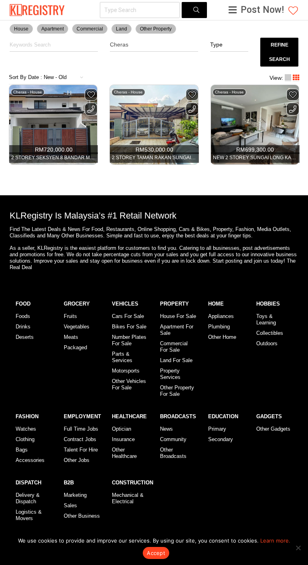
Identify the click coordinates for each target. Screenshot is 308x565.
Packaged (75, 347)
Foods (23, 316)
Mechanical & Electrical (128, 498)
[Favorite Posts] (293, 10)
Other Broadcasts (173, 453)
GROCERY (77, 304)
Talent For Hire (81, 450)
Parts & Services (122, 357)
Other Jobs (76, 460)
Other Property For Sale (177, 391)
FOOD (23, 304)
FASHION (27, 416)
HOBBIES (268, 304)
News (166, 429)
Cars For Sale (128, 316)
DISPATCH (28, 483)
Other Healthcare (124, 453)
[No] (298, 548)
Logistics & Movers (29, 515)
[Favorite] (91, 95)
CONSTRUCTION (132, 483)
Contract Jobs (80, 439)
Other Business (82, 516)
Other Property (156, 29)
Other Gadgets (273, 429)
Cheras (119, 44)
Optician (121, 429)
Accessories (30, 460)
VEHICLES (125, 304)
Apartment (52, 29)
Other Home (222, 337)
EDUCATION (223, 416)
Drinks (23, 327)
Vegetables (76, 327)
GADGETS (269, 416)
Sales (70, 505)
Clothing (25, 439)
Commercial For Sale (174, 346)
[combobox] (229, 45)
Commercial (90, 29)
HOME (216, 304)
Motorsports (126, 371)
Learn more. (275, 540)
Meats (71, 337)
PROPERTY (174, 304)
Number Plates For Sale (129, 340)
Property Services (170, 374)
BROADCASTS (178, 416)
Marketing (75, 495)
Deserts (25, 337)
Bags (22, 450)
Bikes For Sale (129, 327)
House (21, 29)
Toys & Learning (266, 319)
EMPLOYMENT (82, 416)
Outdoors (267, 343)
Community (173, 439)
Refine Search (279, 52)
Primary (217, 429)
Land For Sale (176, 360)
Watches (26, 429)
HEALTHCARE (129, 416)
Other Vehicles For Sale (129, 384)
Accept (156, 553)
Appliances (221, 316)
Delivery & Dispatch (28, 498)
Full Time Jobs (81, 429)
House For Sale (178, 316)
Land (121, 29)
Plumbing (219, 327)
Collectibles (269, 333)
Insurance (123, 439)
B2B (69, 483)
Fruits (70, 316)
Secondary (220, 439)
